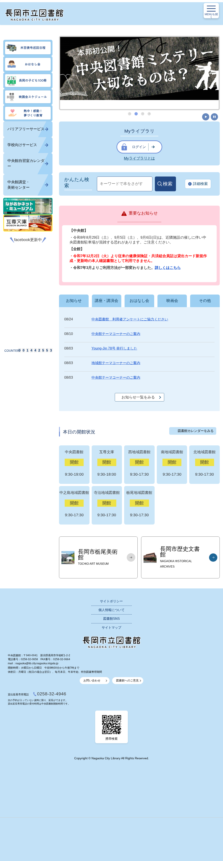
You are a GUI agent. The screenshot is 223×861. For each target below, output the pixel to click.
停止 (214, 116)
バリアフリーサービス (25, 129)
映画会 (172, 300)
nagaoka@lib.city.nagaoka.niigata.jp (36, 663)
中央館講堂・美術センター (18, 185)
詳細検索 (200, 184)
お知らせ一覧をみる (138, 397)
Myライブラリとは (139, 158)
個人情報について (111, 610)
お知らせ (74, 300)
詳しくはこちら (168, 268)
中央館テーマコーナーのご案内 (115, 334)
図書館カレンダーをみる (196, 431)
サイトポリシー (111, 601)
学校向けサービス (22, 145)
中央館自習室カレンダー (25, 163)
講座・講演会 (106, 300)
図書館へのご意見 (127, 680)
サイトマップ (111, 627)
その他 (205, 300)
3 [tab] (142, 114)
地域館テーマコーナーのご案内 (115, 363)
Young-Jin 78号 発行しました (114, 348)
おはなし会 (139, 300)
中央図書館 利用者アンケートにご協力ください (129, 319)
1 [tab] (129, 114)
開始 (205, 116)
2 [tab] (136, 114)
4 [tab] (149, 114)
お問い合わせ (91, 680)
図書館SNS (111, 618)
